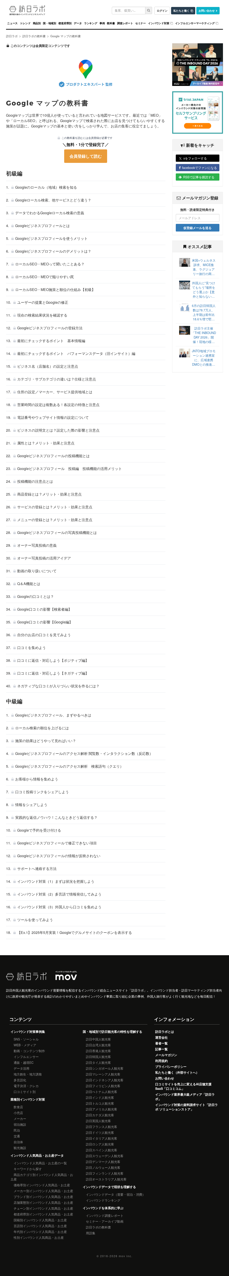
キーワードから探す (28, 1169)
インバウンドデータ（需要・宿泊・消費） (115, 1194)
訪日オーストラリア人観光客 (106, 1179)
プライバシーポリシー (171, 1066)
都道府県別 (65, 23)
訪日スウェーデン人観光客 (104, 1156)
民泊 (17, 1130)
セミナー (140, 23)
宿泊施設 (20, 1124)
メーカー (20, 1118)
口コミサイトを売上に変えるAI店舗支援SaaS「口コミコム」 (183, 1086)
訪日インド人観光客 (100, 1097)
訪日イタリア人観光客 (101, 1138)
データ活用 (21, 1068)
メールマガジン (166, 1055)
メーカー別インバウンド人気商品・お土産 (43, 1191)
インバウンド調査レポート (104, 1215)
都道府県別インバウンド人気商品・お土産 (43, 1214)
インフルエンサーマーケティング (195, 23)
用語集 (90, 1233)
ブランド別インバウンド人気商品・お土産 (43, 1196)
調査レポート (125, 23)
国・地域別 (49, 23)
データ (78, 23)
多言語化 (20, 1080)
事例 (102, 23)
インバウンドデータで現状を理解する (109, 1186)
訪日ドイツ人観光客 (100, 1132)
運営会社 (161, 1037)
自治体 (18, 1142)
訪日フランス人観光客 (101, 1126)
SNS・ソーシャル (26, 1039)
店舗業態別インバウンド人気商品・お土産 (43, 1202)
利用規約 (161, 1060)
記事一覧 (161, 1049)
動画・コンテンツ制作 (29, 1051)
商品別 (37, 23)
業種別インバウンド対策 (28, 1099)
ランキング (90, 23)
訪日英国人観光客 (98, 1121)
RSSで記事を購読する (198, 177)
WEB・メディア (25, 1045)
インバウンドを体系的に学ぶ (103, 1208)
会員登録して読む (86, 156)
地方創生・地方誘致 (28, 1074)
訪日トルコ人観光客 (100, 1103)
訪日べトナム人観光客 (101, 1091)
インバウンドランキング (103, 1200)
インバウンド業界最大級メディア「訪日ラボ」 (185, 1096)
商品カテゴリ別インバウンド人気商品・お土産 (42, 1176)
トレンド (25, 23)
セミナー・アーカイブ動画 (104, 1221)
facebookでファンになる (199, 167)
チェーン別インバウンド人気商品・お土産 (43, 1208)
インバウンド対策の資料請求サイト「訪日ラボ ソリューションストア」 (186, 1106)
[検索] (148, 10)
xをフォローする (195, 158)
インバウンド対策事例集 (28, 1031)
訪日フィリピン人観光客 (103, 1086)
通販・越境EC (24, 1062)
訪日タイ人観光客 (98, 1062)
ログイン (162, 10)
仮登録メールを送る (197, 227)
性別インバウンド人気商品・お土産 (39, 1237)
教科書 (111, 23)
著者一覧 (161, 1043)
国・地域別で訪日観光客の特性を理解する (112, 1031)
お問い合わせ (207, 10)
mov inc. (125, 1256)
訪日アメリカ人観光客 (101, 1109)
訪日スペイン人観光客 (101, 1150)
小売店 (18, 1112)
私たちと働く (181, 10)
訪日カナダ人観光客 (100, 1115)
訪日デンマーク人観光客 (103, 1161)
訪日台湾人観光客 (98, 1045)
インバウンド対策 (158, 23)
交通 (17, 1136)
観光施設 (20, 1147)
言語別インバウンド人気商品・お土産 (40, 1226)
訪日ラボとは (164, 1031)
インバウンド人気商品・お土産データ (37, 1155)
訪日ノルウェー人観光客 (103, 1167)
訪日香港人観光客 (98, 1051)
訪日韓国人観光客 (98, 1056)
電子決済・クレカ (26, 1086)
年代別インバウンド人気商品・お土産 (40, 1231)
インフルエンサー (26, 1056)
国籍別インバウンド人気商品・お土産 (40, 1220)
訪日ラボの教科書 (98, 1227)
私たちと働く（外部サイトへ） (177, 1072)
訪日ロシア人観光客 (100, 1144)
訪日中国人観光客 (98, 1039)
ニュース (12, 23)
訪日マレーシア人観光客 (103, 1074)
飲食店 (18, 1107)
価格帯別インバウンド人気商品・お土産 (42, 1185)
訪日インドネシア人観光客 (104, 1080)
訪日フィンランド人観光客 (104, 1173)
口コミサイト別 (25, 1091)
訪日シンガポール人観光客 (104, 1068)
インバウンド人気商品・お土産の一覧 (40, 1163)
